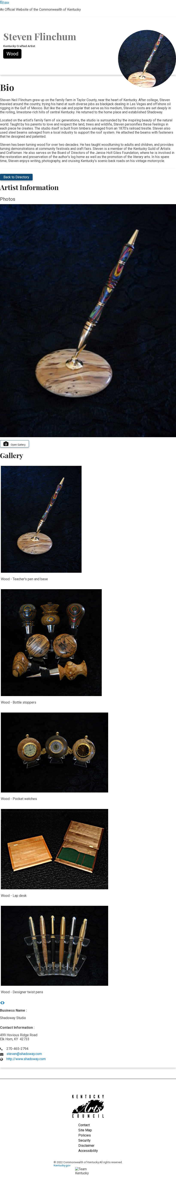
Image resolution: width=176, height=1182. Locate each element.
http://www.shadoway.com (26, 1059)
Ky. (4, 2)
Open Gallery (18, 444)
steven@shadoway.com (24, 1054)
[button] (1, 1003)
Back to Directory (16, 177)
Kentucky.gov (62, 1165)
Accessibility (88, 1151)
